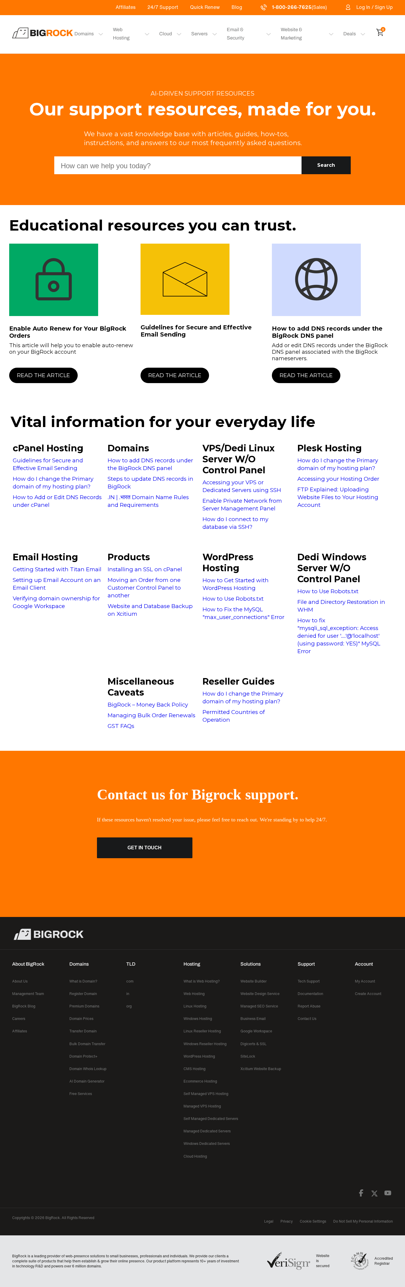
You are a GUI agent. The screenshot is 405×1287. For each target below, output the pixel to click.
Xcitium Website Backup (260, 1068)
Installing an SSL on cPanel (145, 569)
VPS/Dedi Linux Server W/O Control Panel (239, 459)
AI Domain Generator (86, 1081)
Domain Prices (81, 1018)
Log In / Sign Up (374, 7)
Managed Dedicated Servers (207, 1131)
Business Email (253, 1018)
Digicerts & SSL (253, 1043)
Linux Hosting (195, 1006)
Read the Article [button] (43, 375)
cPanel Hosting (48, 448)
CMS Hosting (194, 1068)
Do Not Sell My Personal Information (363, 1221)
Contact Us (307, 1018)
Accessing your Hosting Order (338, 478)
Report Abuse (309, 1006)
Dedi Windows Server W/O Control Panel (331, 568)
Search (326, 165)
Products (129, 557)
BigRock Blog (23, 1006)
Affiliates (125, 7)
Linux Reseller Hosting (202, 1031)
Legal (268, 1221)
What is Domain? (83, 981)
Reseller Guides (239, 681)
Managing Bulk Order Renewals (151, 715)
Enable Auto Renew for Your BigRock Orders (67, 332)
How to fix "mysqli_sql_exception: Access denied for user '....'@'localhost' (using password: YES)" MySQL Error (338, 636)
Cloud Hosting (195, 1156)
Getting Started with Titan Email (57, 569)
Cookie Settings (313, 1221)
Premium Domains (84, 1006)
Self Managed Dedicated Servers (211, 1118)
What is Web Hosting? (202, 981)
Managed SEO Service (259, 1006)
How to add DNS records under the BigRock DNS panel (327, 332)
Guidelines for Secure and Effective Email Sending (196, 331)
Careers (18, 1018)
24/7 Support (162, 7)
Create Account (368, 993)
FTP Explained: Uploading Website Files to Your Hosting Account (337, 497)
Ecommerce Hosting (200, 1081)
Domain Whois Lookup (87, 1068)
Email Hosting (45, 557)
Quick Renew (205, 7)
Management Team (28, 993)
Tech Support (309, 981)
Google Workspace (256, 1031)
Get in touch (144, 847)
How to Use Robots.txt (233, 598)
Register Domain (83, 993)
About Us (20, 981)
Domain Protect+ (83, 1056)
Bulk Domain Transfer (87, 1043)
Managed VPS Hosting (202, 1106)
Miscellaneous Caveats (141, 687)
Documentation (310, 993)
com (129, 981)
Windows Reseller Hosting (205, 1043)
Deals (349, 33)
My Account (365, 981)
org (129, 1006)
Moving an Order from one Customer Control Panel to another (144, 588)
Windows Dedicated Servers (207, 1143)
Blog (237, 7)
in (127, 993)
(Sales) (299, 7)
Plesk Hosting (329, 448)
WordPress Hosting (228, 563)
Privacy (286, 1221)
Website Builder (253, 981)
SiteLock (247, 1056)
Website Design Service (260, 993)
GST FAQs (121, 726)
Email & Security (235, 33)
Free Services (80, 1093)
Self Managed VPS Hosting (206, 1093)
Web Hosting (121, 33)
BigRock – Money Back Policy (148, 704)
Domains (128, 448)
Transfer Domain (83, 1031)
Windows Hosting (198, 1018)
